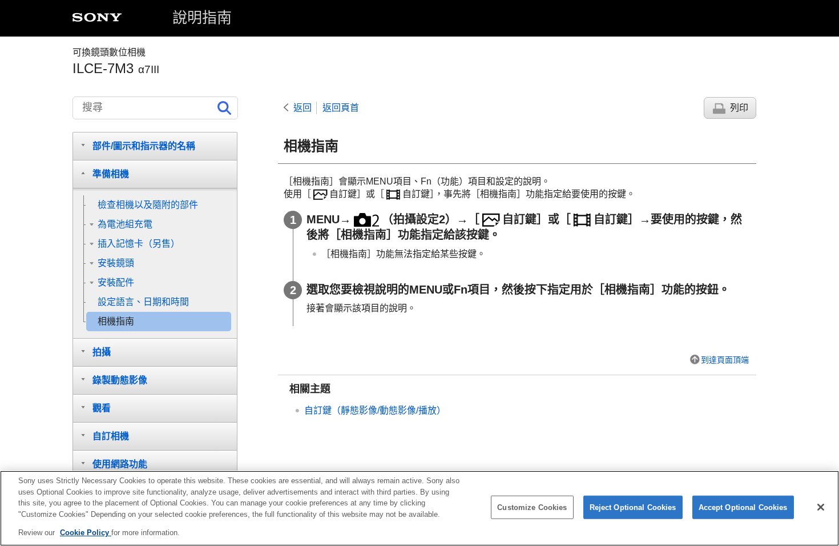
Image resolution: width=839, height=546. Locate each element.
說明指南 (202, 17)
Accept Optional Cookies (743, 507)
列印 (739, 108)
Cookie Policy (85, 532)
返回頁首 (340, 108)
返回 (302, 108)
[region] (419, 508)
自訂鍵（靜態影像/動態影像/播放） (375, 410)
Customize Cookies (532, 507)
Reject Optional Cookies (633, 507)
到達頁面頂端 (725, 359)
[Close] (820, 507)
